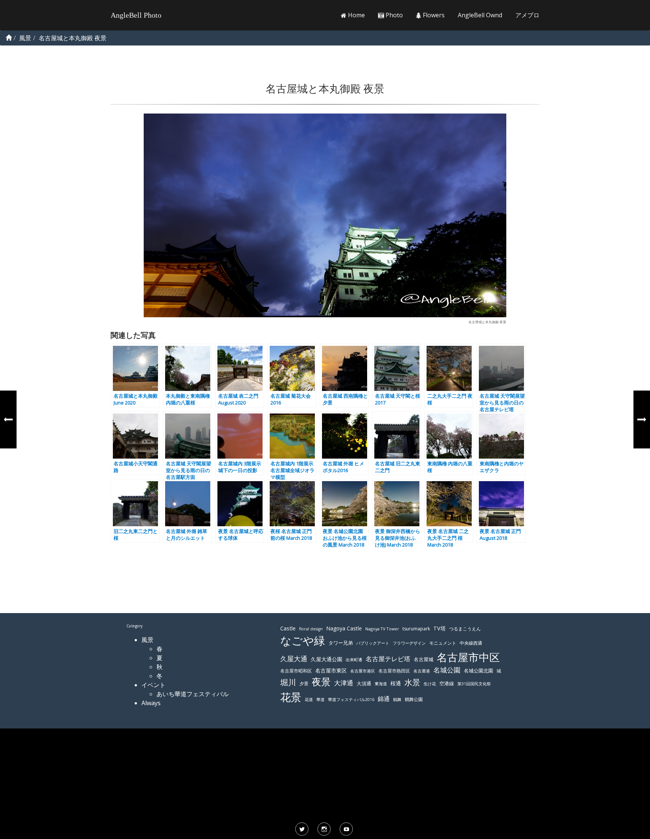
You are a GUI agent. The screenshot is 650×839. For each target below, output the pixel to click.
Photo (393, 15)
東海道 (381, 683)
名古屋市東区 (331, 670)
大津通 (343, 682)
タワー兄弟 (340, 643)
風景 (147, 640)
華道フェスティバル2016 (351, 699)
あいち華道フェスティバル (192, 694)
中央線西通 (471, 643)
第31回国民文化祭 (474, 683)
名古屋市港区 (362, 671)
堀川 (288, 682)
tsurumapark (416, 628)
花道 (309, 699)
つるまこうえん (465, 628)
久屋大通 (293, 658)
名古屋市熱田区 (394, 671)
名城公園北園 (478, 671)
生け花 (430, 683)
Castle (288, 628)
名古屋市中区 (468, 657)
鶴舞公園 (414, 699)
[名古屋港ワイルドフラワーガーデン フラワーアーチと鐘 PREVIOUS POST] (8, 419)
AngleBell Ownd (480, 15)
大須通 (364, 683)
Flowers (433, 15)
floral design (311, 629)
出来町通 (354, 659)
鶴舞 (397, 699)
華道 (320, 699)
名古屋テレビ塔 (388, 658)
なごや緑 (302, 640)
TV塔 (439, 628)
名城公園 (446, 669)
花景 (290, 697)
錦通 (384, 699)
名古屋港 (421, 671)
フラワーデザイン (409, 643)
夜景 (321, 681)
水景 (412, 682)
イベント (153, 685)
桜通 (395, 683)
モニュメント (442, 643)
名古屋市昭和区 (296, 671)
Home (355, 15)
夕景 (303, 683)
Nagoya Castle (344, 628)
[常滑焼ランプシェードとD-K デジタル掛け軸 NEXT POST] (641, 419)
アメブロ (527, 15)
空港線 (446, 683)
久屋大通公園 (326, 659)
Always (151, 703)
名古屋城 (423, 659)
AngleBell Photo (136, 15)
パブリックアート (372, 643)
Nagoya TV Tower (382, 629)
